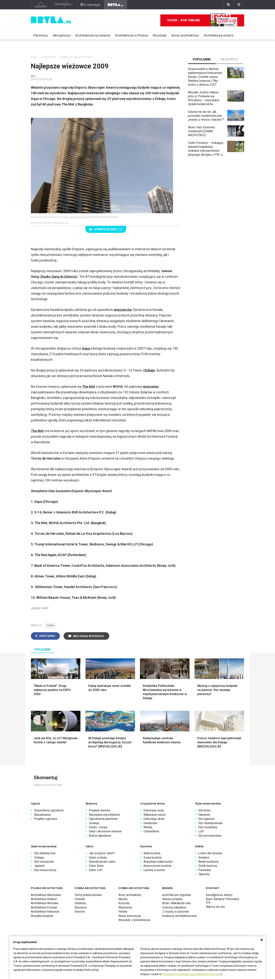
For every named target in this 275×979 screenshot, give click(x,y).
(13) (108, 229)
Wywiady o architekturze (134, 920)
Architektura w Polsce (131, 35)
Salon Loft (95, 870)
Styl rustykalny (207, 827)
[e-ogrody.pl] (90, 4)
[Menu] (239, 4)
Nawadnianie (42, 814)
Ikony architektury (185, 35)
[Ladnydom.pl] (41, 4)
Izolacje (94, 823)
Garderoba (150, 823)
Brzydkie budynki (42, 916)
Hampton (204, 814)
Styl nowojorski (44, 861)
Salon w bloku (98, 857)
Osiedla (80, 899)
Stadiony (80, 903)
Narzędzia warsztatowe (104, 814)
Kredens (203, 857)
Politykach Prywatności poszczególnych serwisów (191, 974)
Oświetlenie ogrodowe (49, 810)
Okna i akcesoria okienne (105, 831)
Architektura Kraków (44, 899)
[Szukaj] (228, 4)
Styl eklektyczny (45, 853)
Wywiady (160, 35)
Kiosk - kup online (183, 20)
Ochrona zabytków (174, 907)
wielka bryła (49, 57)
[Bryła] (115, 4)
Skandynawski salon (102, 861)
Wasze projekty (172, 899)
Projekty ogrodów (45, 819)
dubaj (50, 625)
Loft (201, 831)
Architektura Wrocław (44, 903)
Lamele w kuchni (154, 870)
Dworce (80, 911)
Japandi (39, 866)
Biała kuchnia (151, 853)
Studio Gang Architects (59, 277)
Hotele (122, 911)
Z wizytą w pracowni (175, 911)
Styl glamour (206, 819)
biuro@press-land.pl (219, 895)
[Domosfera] (64, 4)
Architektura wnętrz (218, 35)
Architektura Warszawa (46, 895)
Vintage (39, 857)
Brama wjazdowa (100, 835)
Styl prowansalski (209, 835)
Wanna (147, 827)
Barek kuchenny (208, 861)
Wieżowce (125, 907)
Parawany (204, 870)
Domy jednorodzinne (88, 895)
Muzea (122, 899)
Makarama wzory (154, 814)
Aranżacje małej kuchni (158, 861)
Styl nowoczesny (45, 870)
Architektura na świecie (92, 35)
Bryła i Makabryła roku (176, 903)
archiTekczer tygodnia (176, 895)
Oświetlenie (151, 831)
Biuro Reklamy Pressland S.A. (222, 900)
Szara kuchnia (152, 857)
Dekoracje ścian (153, 810)
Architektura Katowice (45, 911)
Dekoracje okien (153, 819)
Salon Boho (96, 866)
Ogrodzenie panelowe (103, 819)
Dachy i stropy (98, 827)
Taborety (204, 874)
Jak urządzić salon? (102, 853)
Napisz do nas (215, 906)
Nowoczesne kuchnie (157, 866)
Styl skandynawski (210, 823)
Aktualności (62, 35)
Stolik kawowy (207, 866)
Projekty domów (99, 810)
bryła (34, 57)
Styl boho (204, 810)
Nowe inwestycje (129, 916)
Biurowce (81, 907)
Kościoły (124, 903)
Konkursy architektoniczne (179, 916)
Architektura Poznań (44, 907)
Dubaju (150, 370)
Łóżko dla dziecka (210, 853)
